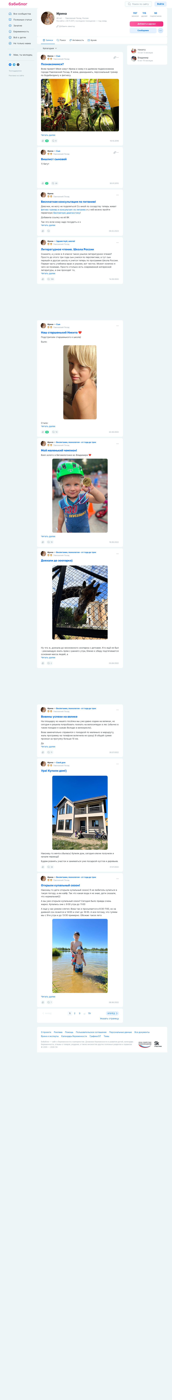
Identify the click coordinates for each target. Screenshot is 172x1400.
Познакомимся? (52, 64)
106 (52, 279)
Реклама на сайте (16, 75)
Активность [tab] (78, 40)
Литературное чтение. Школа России (67, 249)
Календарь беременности (74, 1036)
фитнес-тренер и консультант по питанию (63, 209)
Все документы (142, 1032)
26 (56, 183)
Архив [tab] (93, 40)
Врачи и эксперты (50, 1036)
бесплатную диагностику (66, 212)
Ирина (50, 56)
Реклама (58, 1032)
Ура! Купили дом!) (54, 770)
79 (89, 1013)
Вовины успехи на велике (59, 716)
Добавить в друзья (146, 24)
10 (56, 432)
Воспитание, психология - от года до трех (76, 442)
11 (51, 752)
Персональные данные (120, 1032)
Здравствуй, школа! (65, 241)
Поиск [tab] (63, 40)
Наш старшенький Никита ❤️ (61, 332)
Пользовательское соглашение (91, 1032)
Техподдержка (15, 71)
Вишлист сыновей (54, 159)
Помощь (69, 1032)
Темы (106, 1036)
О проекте (46, 1032)
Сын (58, 56)
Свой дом (60, 762)
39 (52, 867)
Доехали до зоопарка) (57, 560)
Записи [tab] (49, 40)
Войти (160, 4)
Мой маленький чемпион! (59, 450)
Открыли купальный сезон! (60, 885)
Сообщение (143, 30)
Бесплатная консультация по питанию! (68, 201)
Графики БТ (95, 1036)
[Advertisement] (147, 109)
